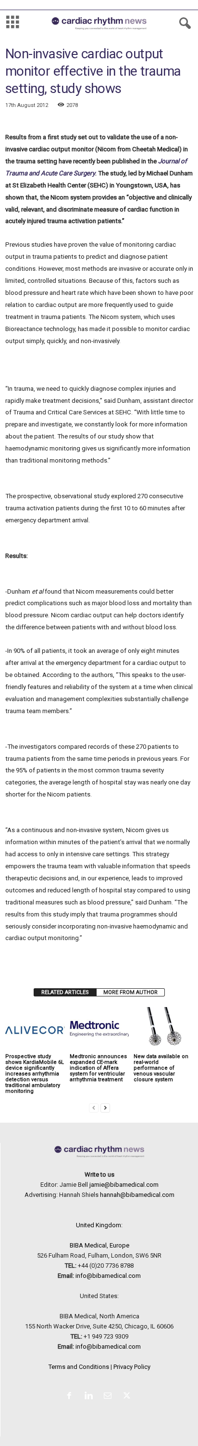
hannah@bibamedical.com (137, 1194)
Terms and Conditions (79, 1366)
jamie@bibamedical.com (124, 1184)
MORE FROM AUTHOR (130, 992)
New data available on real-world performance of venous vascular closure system (161, 1068)
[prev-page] (94, 1107)
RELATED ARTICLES (65, 992)
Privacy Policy (131, 1366)
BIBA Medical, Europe (99, 1245)
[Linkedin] (90, 1396)
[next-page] (105, 1107)
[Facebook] (71, 1396)
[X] (128, 1396)
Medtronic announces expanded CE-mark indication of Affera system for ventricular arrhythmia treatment (98, 1068)
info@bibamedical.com (108, 1275)
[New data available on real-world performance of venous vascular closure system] (163, 1029)
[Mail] (109, 1396)
